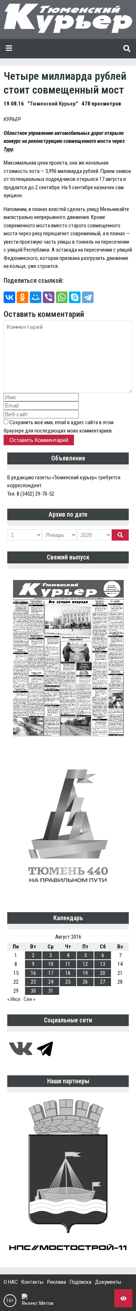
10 (50, 964)
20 (102, 973)
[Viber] (48, 297)
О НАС (11, 1282)
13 (102, 964)
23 (33, 982)
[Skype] (75, 297)
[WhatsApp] (61, 297)
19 (85, 973)
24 (50, 982)
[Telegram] (88, 297)
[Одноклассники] (22, 297)
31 (50, 991)
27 (102, 982)
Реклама (56, 1282)
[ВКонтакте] (9, 297)
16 (33, 973)
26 (85, 982)
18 (67, 973)
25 (67, 982)
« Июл (13, 999)
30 (33, 991)
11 (67, 964)
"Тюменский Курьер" (53, 103)
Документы (108, 1282)
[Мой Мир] (35, 297)
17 (50, 973)
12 (85, 964)
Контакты (32, 1282)
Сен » (29, 999)
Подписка (80, 1282)
